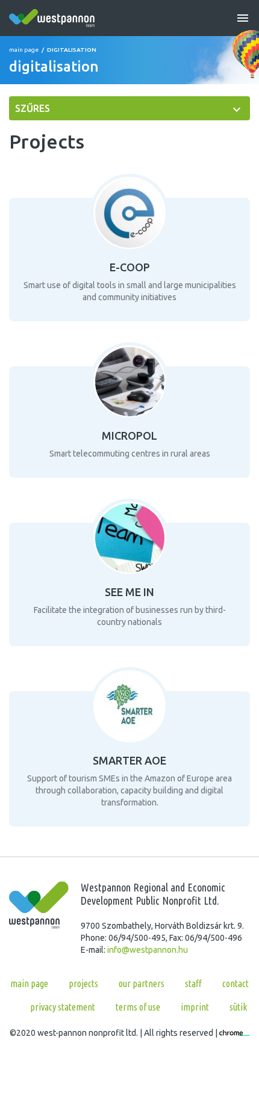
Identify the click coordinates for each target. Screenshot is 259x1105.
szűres (32, 108)
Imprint (195, 1007)
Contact (235, 983)
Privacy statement (62, 1007)
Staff (193, 983)
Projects (83, 983)
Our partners (141, 983)
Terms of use (138, 1007)
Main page (24, 49)
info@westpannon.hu (147, 950)
